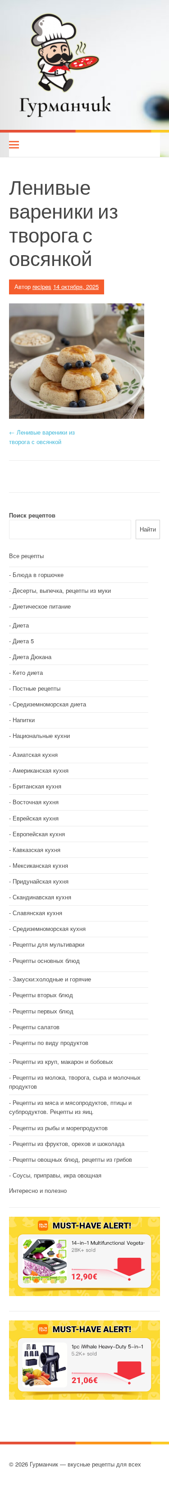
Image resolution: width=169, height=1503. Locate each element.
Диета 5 (23, 641)
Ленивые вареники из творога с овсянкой (42, 437)
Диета (21, 625)
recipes (41, 286)
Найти (148, 529)
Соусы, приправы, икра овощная (57, 1175)
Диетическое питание (42, 606)
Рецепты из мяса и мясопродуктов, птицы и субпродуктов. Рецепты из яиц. (70, 1107)
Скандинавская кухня (42, 897)
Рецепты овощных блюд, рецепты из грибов (72, 1159)
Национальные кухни (41, 735)
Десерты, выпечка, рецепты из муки (62, 590)
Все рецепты (26, 555)
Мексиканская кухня (40, 865)
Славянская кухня (37, 912)
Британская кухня (37, 786)
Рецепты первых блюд (43, 1011)
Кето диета (28, 672)
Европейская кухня (39, 833)
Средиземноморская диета (49, 704)
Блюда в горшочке (38, 574)
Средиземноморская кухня (49, 928)
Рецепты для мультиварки (48, 944)
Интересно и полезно (38, 1190)
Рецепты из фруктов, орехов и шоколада (68, 1143)
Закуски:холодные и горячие (52, 979)
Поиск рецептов (32, 515)
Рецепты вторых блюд (43, 994)
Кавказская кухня (36, 849)
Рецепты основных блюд (46, 960)
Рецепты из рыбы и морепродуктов (60, 1127)
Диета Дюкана (32, 656)
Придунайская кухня (41, 881)
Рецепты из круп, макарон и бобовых (63, 1061)
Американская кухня (41, 770)
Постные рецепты (36, 688)
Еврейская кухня (36, 818)
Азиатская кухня (35, 754)
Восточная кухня (36, 801)
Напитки (24, 719)
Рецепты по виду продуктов (50, 1042)
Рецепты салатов (36, 1026)
